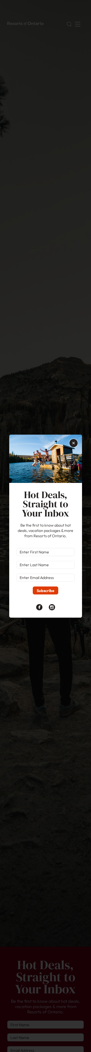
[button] (73, 443)
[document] (45, 526)
